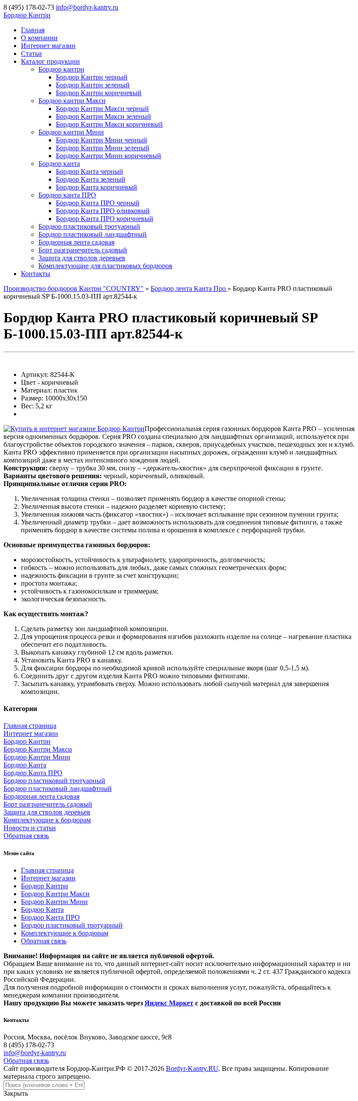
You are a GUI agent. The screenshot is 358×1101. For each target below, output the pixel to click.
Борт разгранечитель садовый (47, 804)
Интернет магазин (30, 733)
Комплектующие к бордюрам (47, 820)
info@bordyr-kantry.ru (87, 7)
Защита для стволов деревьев (46, 812)
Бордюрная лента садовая (41, 796)
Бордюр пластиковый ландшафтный (57, 788)
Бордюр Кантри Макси (37, 749)
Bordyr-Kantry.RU (192, 1068)
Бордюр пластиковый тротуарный (54, 780)
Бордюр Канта (24, 765)
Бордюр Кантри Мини (36, 757)
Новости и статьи (29, 828)
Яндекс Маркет (169, 1003)
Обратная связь (26, 835)
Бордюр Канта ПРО (32, 773)
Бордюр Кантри (27, 741)
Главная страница (29, 725)
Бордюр (27, 15)
